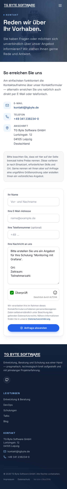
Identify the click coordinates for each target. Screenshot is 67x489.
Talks (6, 415)
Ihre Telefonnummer (25, 227)
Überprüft (21, 292)
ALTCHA (53, 297)
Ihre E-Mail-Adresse (19, 211)
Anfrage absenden (35, 327)
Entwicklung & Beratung (16, 399)
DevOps (8, 404)
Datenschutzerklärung (39, 319)
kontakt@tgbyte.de (26, 107)
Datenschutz (24, 479)
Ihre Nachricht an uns (20, 243)
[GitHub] (6, 379)
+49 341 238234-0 (26, 118)
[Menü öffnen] (60, 5)
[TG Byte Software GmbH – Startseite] (19, 5)
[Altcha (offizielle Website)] (55, 293)
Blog (5, 421)
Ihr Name (13, 194)
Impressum (8, 479)
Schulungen (10, 410)
